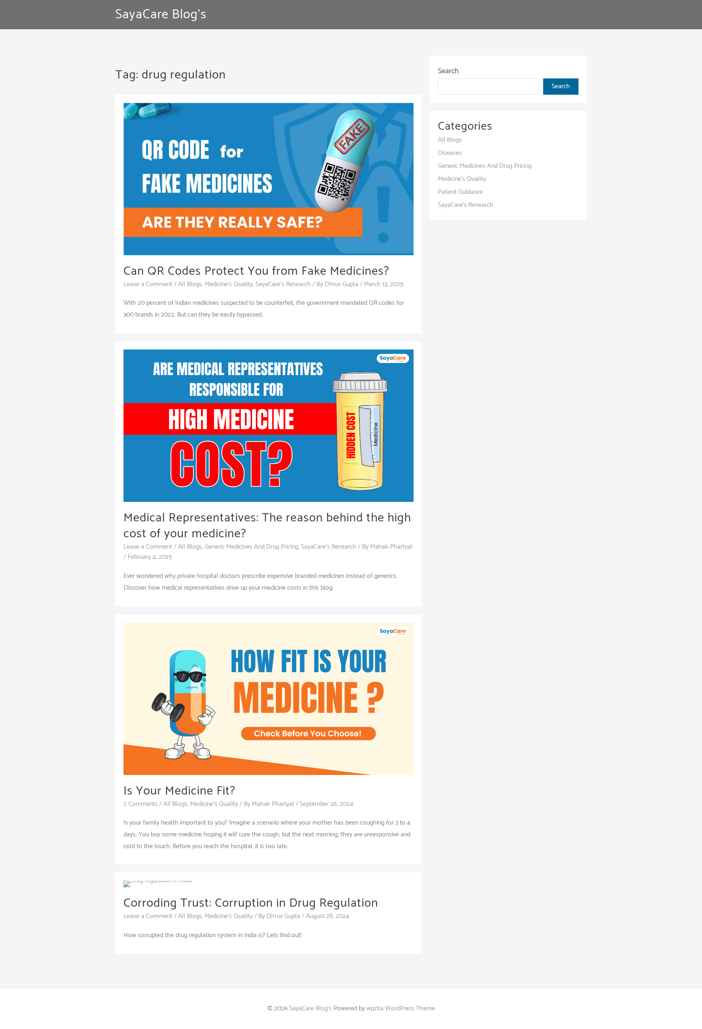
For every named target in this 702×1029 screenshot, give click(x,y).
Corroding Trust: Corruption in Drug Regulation (251, 903)
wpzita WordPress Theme (400, 1008)
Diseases (450, 153)
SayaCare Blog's (160, 14)
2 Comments (141, 804)
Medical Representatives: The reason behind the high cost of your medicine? (267, 526)
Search (448, 71)
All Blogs (190, 284)
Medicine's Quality (229, 284)
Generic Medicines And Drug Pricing (251, 546)
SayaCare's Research (283, 284)
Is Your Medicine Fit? (183, 791)
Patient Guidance (460, 192)
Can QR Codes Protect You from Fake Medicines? (258, 271)
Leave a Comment (148, 284)
